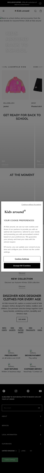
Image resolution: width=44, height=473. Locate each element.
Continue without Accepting (31, 204)
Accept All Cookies (22, 266)
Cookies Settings (22, 259)
